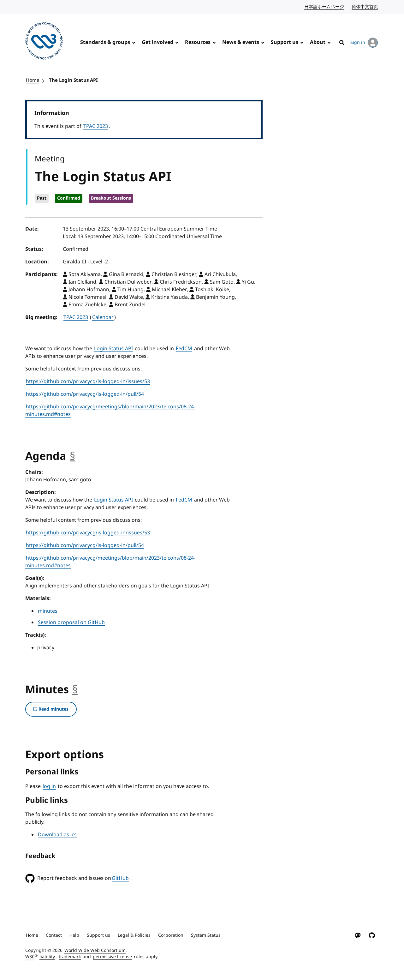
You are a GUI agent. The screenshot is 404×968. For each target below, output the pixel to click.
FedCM (184, 348)
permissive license (112, 956)
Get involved (157, 42)
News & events (240, 42)
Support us (284, 42)
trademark (70, 956)
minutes (47, 611)
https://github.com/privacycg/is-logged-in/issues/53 (88, 381)
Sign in (357, 42)
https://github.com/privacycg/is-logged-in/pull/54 (85, 394)
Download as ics (57, 835)
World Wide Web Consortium (95, 950)
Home (32, 80)
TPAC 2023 (95, 126)
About (317, 42)
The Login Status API (73, 80)
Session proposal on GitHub (71, 622)
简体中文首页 (365, 6)
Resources (198, 42)
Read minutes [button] (52, 709)
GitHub (120, 878)
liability (47, 956)
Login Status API (113, 348)
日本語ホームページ (324, 6)
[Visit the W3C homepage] (44, 42)
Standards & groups (105, 42)
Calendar (103, 317)
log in (49, 786)
